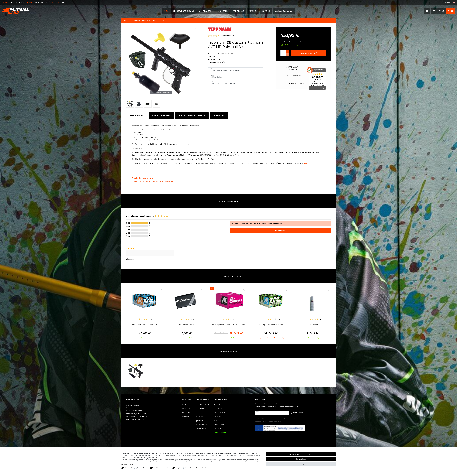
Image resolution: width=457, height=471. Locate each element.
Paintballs (238, 11)
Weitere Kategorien (283, 11)
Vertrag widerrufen (221, 433)
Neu (166, 11)
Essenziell (128, 468)
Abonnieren (298, 413)
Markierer (222, 11)
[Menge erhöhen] (287, 51)
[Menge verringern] (287, 54)
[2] (138, 104)
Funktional (190, 468)
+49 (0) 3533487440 (139, 416)
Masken (253, 11)
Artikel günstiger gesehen (192, 116)
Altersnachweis (201, 408)
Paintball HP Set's (157, 20)
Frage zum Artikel (161, 116)
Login (184, 404)
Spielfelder (199, 421)
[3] (147, 104)
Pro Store (217, 429)
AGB (215, 421)
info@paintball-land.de (41, 2)
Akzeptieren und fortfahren (300, 454)
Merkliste (185, 416)
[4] (156, 104)
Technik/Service (201, 425)
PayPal (178, 468)
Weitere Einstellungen (204, 468)
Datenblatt (219, 116)
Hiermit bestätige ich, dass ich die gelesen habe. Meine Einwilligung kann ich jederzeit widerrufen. (278, 420)
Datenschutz (218, 416)
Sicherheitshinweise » (143, 178)
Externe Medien (142, 468)
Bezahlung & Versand (203, 404)
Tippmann (219, 59)
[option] (144, 313)
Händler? (63, 2)
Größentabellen (201, 429)
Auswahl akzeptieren (300, 464)
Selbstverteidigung (183, 11)
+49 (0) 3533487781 (139, 414)
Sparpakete (205, 11)
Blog (197, 412)
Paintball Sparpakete (140, 20)
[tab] (137, 115)
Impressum (218, 408)
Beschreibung (137, 116)
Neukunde (186, 408)
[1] (130, 104)
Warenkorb (186, 412)
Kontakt (448, 2)
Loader (266, 11)
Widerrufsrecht (219, 412)
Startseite (127, 20)
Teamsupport (200, 416)
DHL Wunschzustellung (162, 468)
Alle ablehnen (300, 459)
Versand (297, 42)
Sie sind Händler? (220, 425)
